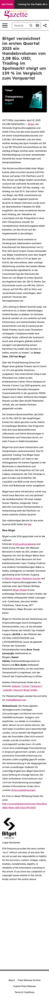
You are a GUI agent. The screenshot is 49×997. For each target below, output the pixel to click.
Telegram (36, 686)
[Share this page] (45, 25)
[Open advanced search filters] (37, 25)
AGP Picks (7, 4)
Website (16, 686)
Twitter (25, 686)
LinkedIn (7, 690)
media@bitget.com (16, 699)
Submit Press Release (24, 986)
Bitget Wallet (30, 690)
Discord (18, 690)
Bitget (31, 124)
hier (29, 524)
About (11, 980)
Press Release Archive (29, 980)
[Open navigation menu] (5, 25)
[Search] (31, 25)
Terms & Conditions (24, 992)
